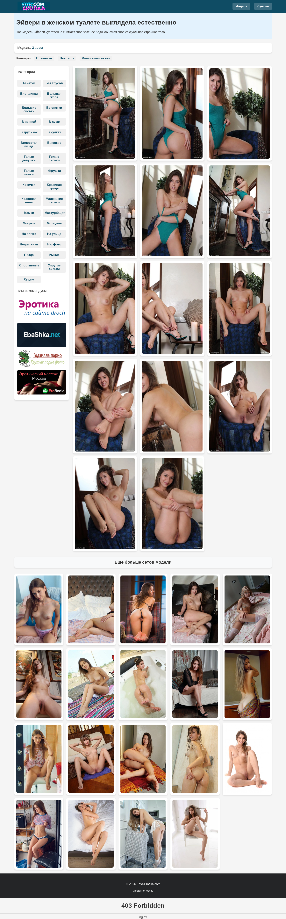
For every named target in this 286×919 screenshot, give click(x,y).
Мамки (29, 212)
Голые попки (29, 172)
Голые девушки (29, 158)
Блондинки (29, 93)
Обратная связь (143, 890)
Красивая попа (29, 200)
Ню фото (67, 58)
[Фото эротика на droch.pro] (41, 309)
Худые (29, 279)
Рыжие (54, 255)
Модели (241, 6)
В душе (54, 121)
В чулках (54, 132)
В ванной (29, 121)
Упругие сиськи (54, 267)
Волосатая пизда (29, 144)
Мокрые (29, 223)
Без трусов (54, 83)
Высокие (54, 142)
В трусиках (29, 132)
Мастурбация (55, 212)
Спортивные (29, 265)
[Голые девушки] (33, 6)
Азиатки (29, 83)
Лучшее (263, 6)
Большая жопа (54, 95)
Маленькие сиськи (96, 58)
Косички (29, 184)
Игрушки (54, 170)
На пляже (29, 233)
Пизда (29, 255)
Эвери (37, 48)
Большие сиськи (29, 109)
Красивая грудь (54, 186)
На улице (54, 233)
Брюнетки (44, 58)
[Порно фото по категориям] (41, 360)
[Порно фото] (41, 336)
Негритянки (29, 244)
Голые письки (54, 158)
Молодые (54, 223)
